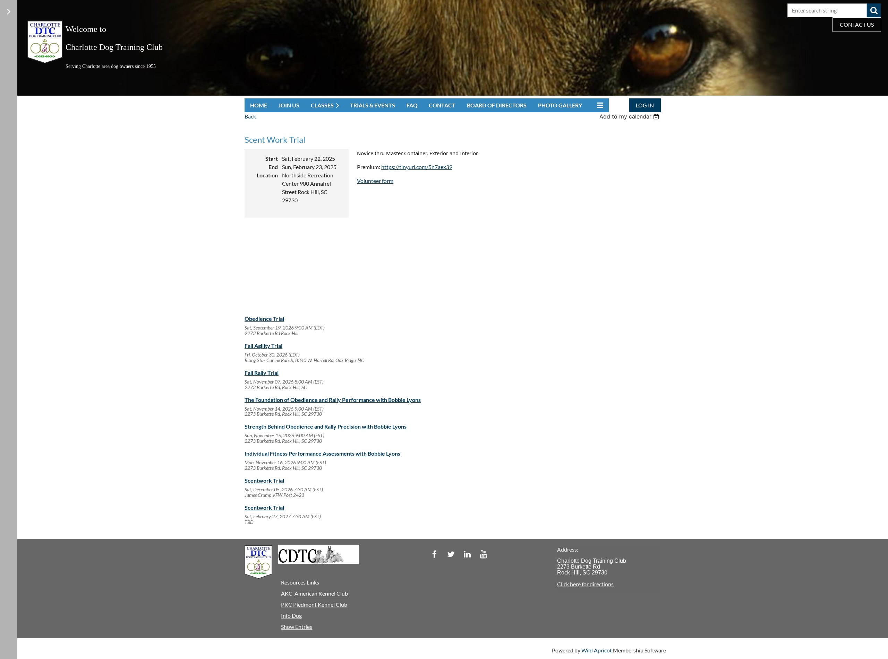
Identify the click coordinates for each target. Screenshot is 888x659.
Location (267, 175)
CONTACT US (857, 24)
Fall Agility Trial (263, 345)
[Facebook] (434, 554)
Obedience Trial (264, 318)
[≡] (598, 105)
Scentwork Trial (264, 480)
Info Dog (291, 615)
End (273, 167)
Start (271, 158)
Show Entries (296, 626)
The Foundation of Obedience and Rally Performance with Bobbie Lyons (333, 399)
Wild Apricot (596, 650)
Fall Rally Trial (262, 372)
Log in (645, 105)
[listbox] (630, 116)
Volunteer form (375, 180)
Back (250, 116)
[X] (451, 554)
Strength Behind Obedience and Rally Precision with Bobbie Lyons (326, 426)
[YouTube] (483, 554)
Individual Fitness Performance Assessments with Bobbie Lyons (322, 453)
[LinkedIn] (467, 554)
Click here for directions (585, 584)
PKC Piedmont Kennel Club (314, 604)
